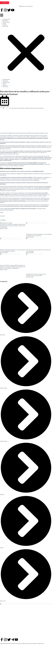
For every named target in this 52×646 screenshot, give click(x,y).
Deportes (5, 25)
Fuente (1, 212)
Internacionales (6, 22)
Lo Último (3, 220)
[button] (26, 53)
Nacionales (5, 20)
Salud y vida (5, 26)
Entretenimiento (6, 19)
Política (4, 23)
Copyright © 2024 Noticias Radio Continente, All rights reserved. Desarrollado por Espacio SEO (22, 643)
